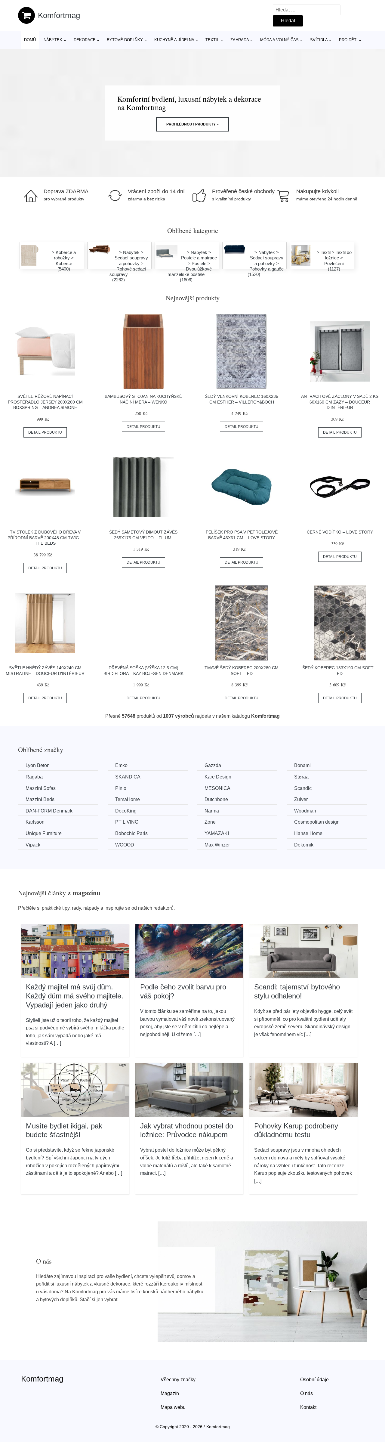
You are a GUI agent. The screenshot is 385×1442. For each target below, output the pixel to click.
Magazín (170, 1393)
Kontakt (308, 1407)
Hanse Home (308, 833)
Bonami (302, 765)
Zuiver (301, 799)
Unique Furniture (44, 833)
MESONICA (217, 788)
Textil (212, 40)
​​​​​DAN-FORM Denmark (49, 810)
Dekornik (303, 844)
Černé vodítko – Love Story (340, 532)
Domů (30, 40)
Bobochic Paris (131, 833)
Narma (212, 810)
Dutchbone (216, 799)
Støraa (301, 776)
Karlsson (35, 822)
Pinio (120, 788)
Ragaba (34, 776)
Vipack (33, 844)
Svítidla (319, 40)
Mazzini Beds (40, 799)
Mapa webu (173, 1407)
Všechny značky (178, 1379)
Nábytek (53, 40)
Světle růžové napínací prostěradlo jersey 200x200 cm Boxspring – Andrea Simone (45, 402)
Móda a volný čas (279, 40)
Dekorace (85, 40)
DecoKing (126, 810)
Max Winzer (217, 844)
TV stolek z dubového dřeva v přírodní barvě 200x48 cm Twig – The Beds (45, 538)
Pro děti (348, 40)
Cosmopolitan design (317, 822)
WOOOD (124, 844)
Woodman (305, 810)
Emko (121, 765)
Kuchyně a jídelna (174, 40)
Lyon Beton (38, 765)
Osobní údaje (314, 1379)
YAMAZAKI (217, 833)
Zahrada (239, 40)
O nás (306, 1393)
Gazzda (213, 765)
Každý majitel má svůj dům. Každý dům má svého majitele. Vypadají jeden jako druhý (74, 996)
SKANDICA (127, 776)
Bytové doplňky (125, 40)
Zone (210, 822)
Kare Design (218, 776)
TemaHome (127, 799)
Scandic (303, 788)
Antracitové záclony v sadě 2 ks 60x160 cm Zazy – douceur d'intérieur (339, 402)
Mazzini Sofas (41, 788)
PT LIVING (126, 822)
